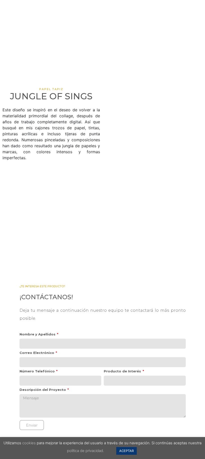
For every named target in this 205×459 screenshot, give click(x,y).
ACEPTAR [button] (126, 451)
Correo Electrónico (37, 353)
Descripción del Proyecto (43, 390)
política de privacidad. (85, 450)
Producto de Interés (123, 371)
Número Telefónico (38, 371)
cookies (29, 443)
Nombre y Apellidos (38, 334)
